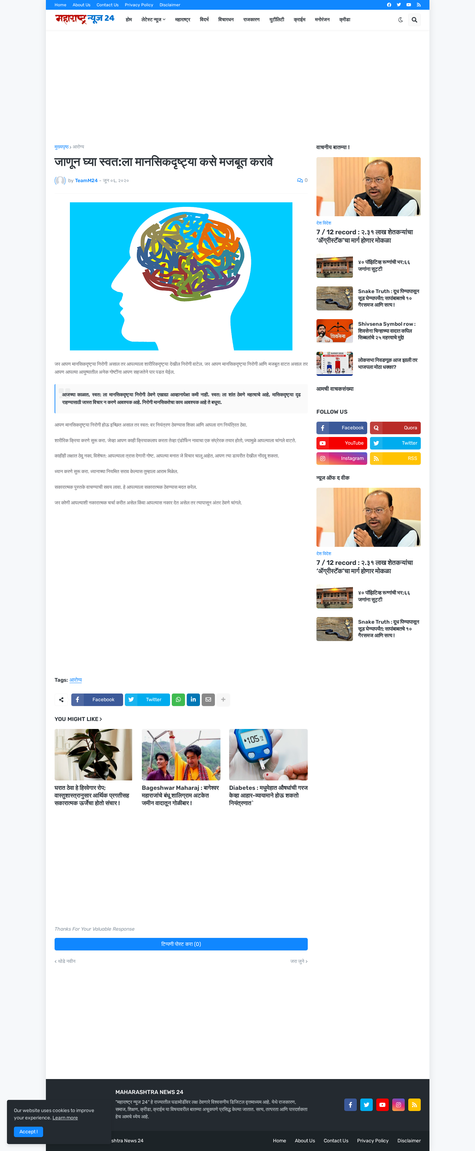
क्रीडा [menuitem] (344, 20)
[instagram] (398, 1105)
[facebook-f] (350, 1105)
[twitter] (399, 5)
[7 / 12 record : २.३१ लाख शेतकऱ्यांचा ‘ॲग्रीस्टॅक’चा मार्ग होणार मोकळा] (368, 186)
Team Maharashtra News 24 (112, 1141)
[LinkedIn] (193, 700)
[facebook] (389, 5)
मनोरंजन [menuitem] (322, 20)
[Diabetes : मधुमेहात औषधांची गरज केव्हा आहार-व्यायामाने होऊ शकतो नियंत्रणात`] (268, 754)
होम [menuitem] (129, 20)
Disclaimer (170, 4)
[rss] (419, 5)
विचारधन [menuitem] (226, 20)
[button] (400, 20)
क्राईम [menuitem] (299, 20)
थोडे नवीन (66, 961)
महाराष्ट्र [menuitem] (182, 20)
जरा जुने (297, 961)
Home (60, 4)
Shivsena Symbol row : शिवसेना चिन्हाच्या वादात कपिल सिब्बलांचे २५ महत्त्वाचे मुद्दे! (387, 331)
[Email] (208, 700)
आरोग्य (78, 147)
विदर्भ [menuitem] (204, 20)
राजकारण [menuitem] (251, 20)
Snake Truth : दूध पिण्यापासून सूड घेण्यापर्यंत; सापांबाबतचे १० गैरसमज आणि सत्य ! (388, 298)
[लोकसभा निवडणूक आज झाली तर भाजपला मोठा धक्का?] (334, 364)
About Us (81, 4)
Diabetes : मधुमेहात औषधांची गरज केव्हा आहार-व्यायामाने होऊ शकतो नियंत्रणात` (268, 795)
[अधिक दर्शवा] (223, 700)
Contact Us (108, 4)
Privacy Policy (139, 4)
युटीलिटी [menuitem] (276, 20)
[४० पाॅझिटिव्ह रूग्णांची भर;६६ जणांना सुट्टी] (334, 266)
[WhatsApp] (178, 700)
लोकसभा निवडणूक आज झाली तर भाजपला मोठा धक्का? (388, 363)
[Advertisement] (238, 87)
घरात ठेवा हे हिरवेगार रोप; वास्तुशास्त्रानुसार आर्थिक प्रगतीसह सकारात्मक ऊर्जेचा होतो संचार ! (92, 795)
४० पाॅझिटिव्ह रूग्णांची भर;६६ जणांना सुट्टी (384, 265)
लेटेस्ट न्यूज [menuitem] (151, 20)
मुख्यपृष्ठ (62, 147)
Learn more (65, 1118)
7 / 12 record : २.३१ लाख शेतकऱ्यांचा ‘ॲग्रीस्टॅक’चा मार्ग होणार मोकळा (364, 236)
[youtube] (408, 5)
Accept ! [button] (28, 1132)
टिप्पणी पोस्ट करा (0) (181, 944)
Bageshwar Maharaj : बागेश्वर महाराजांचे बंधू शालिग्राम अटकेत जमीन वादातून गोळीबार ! (180, 795)
